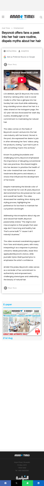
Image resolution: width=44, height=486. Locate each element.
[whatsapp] (27, 483)
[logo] (22, 17)
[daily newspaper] (22, 322)
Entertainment (19, 28)
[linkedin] (38, 483)
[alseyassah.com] (22, 478)
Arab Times (6, 28)
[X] (16, 483)
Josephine (25, 51)
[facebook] (5, 483)
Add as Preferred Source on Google (21, 57)
